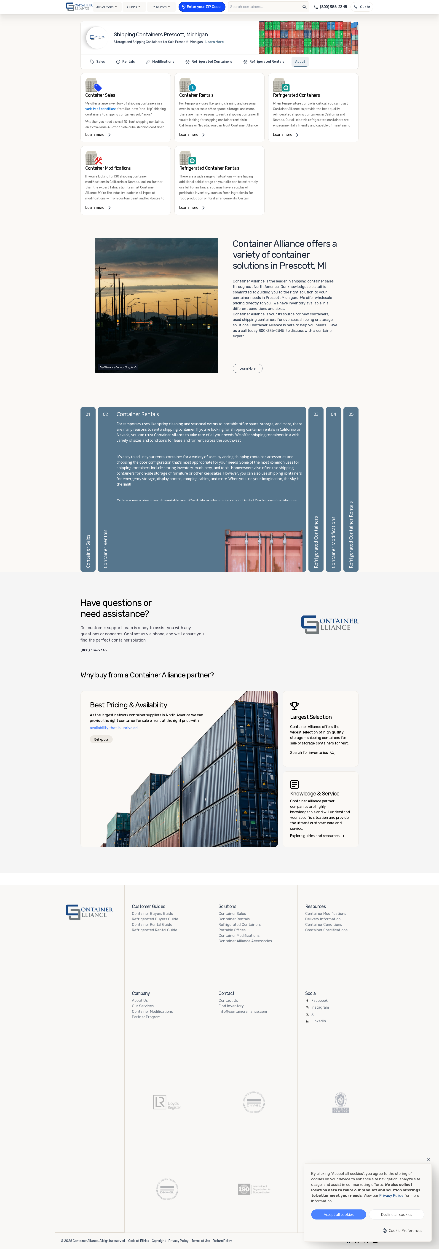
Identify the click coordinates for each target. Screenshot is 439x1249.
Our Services (143, 1006)
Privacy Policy (178, 1241)
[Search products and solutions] (304, 7)
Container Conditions (323, 924)
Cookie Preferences (405, 1230)
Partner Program (146, 1017)
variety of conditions (100, 109)
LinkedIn (318, 1021)
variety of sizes (129, 440)
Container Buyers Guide (152, 913)
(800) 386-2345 (93, 650)
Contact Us (228, 1000)
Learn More (214, 42)
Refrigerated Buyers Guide (155, 919)
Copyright (159, 1241)
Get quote (101, 739)
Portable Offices (232, 930)
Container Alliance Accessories (245, 941)
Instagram (320, 1007)
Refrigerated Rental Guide (154, 930)
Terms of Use (200, 1241)
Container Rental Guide (152, 924)
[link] (125, 107)
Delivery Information (323, 919)
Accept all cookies (339, 1214)
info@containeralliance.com (243, 1011)
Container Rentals (234, 919)
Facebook (319, 1000)
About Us (140, 1000)
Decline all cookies (396, 1214)
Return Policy (222, 1241)
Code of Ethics (138, 1241)
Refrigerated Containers (240, 924)
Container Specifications (326, 930)
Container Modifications (239, 935)
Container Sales (232, 913)
